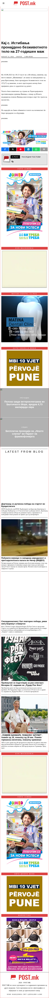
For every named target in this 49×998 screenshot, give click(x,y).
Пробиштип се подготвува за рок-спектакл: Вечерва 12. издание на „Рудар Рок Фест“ (22, 684)
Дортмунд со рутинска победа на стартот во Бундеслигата (23, 505)
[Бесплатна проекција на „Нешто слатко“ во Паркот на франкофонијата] (24, 432)
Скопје (19, 56)
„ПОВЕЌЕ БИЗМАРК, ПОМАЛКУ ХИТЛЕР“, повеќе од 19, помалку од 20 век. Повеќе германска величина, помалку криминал (21, 737)
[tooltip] (5, 149)
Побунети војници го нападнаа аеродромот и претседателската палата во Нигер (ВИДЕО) (23, 559)
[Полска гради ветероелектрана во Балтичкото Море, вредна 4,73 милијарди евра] (24, 402)
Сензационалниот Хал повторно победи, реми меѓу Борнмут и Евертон (24, 622)
